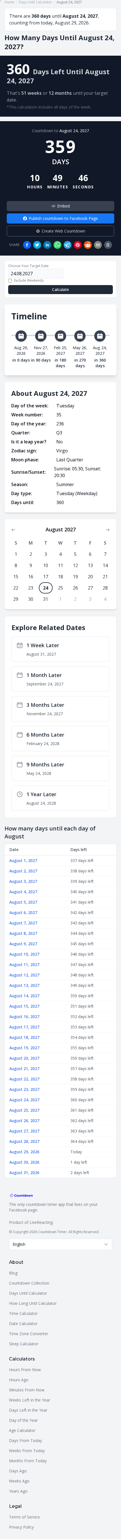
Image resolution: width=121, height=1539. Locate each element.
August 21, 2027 (24, 1068)
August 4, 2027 (23, 891)
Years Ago (18, 1491)
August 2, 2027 (23, 871)
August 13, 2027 (24, 985)
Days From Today (25, 1440)
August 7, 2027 (23, 923)
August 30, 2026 (24, 1162)
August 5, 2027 (23, 902)
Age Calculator (22, 1430)
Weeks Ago (19, 1481)
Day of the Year (23, 1420)
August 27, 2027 (24, 1131)
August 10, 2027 (24, 954)
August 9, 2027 (23, 943)
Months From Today (28, 1460)
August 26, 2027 (24, 1120)
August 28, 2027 (24, 1141)
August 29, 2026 (24, 1151)
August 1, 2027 (23, 860)
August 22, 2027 (24, 1079)
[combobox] (60, 1244)
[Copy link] (108, 245)
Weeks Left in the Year (29, 1400)
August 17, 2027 (24, 1027)
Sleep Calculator (23, 1343)
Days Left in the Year (28, 1410)
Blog (13, 1273)
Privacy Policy (21, 1527)
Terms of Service (24, 1517)
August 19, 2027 (24, 1047)
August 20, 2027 (24, 1058)
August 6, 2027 (23, 912)
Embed (63, 206)
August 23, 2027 (24, 1089)
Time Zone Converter (28, 1333)
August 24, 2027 (74, 130)
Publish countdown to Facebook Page (63, 218)
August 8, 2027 (23, 933)
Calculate (60, 289)
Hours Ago (18, 1379)
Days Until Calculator (28, 1293)
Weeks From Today (27, 1450)
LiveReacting (41, 1222)
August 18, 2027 (24, 1037)
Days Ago (18, 1470)
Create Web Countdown (63, 231)
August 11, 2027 (24, 964)
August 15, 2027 (24, 1006)
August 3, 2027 (23, 881)
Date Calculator (23, 1323)
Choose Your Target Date (28, 266)
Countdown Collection (29, 1283)
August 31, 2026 (24, 1172)
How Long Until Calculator (33, 1303)
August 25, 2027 (24, 1110)
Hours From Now (25, 1369)
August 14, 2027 (24, 995)
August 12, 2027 (24, 975)
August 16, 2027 (24, 1016)
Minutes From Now (26, 1390)
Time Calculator (23, 1313)
